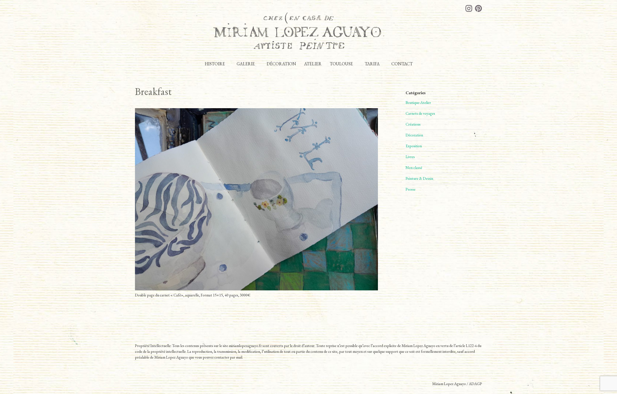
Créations (413, 124)
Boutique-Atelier (418, 102)
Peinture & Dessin (419, 178)
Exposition (414, 145)
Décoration (414, 135)
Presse (411, 189)
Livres (410, 156)
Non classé (414, 167)
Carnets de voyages (420, 113)
